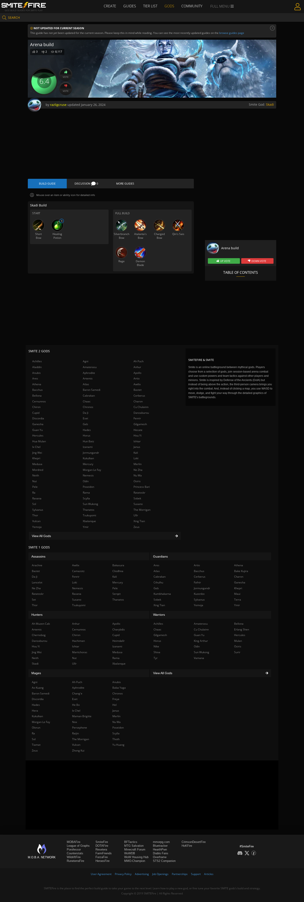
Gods (169, 6)
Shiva (157, 652)
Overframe (159, 857)
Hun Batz (88, 441)
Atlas (86, 384)
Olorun (36, 727)
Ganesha (37, 424)
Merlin (138, 464)
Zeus (137, 527)
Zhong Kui (78, 750)
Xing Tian (139, 521)
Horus (86, 435)
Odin (86, 481)
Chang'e (77, 693)
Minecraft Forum (134, 849)
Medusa (37, 464)
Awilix (137, 384)
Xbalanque (89, 521)
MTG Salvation (134, 845)
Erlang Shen (241, 629)
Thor (35, 515)
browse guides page (231, 33)
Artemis (88, 378)
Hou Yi (138, 435)
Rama (86, 492)
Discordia (38, 418)
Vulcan (36, 521)
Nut (34, 481)
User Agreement (101, 874)
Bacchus (37, 390)
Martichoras (79, 652)
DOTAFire (101, 845)
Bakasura (118, 565)
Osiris (137, 481)
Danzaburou (141, 413)
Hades (87, 430)
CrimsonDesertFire (194, 842)
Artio (137, 378)
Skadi (270, 104)
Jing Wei (37, 453)
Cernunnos (39, 401)
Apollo (137, 373)
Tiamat (36, 745)
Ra (33, 492)
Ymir (86, 527)
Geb (85, 424)
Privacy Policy (123, 874)
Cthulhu (158, 582)
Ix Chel (36, 447)
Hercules (37, 435)
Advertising (142, 874)
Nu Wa (138, 475)
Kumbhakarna (162, 594)
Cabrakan (89, 395)
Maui (237, 594)
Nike (156, 646)
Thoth (116, 739)
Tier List (150, 6)
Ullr (136, 515)
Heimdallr (118, 641)
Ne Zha (138, 470)
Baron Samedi (91, 390)
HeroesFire (102, 861)
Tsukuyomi (89, 515)
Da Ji (85, 413)
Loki (136, 458)
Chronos (88, 407)
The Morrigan (142, 510)
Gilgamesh (140, 424)
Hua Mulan (39, 441)
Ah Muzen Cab (41, 624)
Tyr (156, 658)
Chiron (36, 407)
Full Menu (220, 6)
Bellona (37, 395)
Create (110, 6)
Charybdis (118, 629)
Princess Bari (142, 487)
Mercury (88, 464)
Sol (34, 504)
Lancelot (37, 582)
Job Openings (160, 874)
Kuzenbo (199, 594)
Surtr (237, 652)
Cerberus (139, 395)
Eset (85, 418)
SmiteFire (101, 842)
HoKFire (187, 845)
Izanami (88, 447)
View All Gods (41, 536)
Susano (138, 504)
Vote (66, 76)
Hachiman (78, 641)
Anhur (137, 367)
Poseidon (88, 487)
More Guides (125, 183)
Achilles (37, 361)
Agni (85, 361)
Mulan (238, 641)
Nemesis (88, 475)
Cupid (35, 413)
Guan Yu (37, 430)
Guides (129, 6)
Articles (208, 874)
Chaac (87, 401)
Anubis (36, 373)
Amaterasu (90, 367)
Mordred (37, 470)
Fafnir (197, 582)
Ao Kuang (38, 688)
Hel (114, 705)
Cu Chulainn (141, 407)
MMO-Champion (134, 861)
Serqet (116, 594)
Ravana (36, 498)
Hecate (138, 430)
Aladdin (37, 367)
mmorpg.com (161, 842)
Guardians (160, 556)
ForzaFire (101, 857)
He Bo (76, 705)
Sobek (137, 498)
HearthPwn (160, 849)
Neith (35, 475)
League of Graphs (78, 845)
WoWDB (129, 853)
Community (191, 6)
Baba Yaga (119, 688)
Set (34, 599)
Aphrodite (89, 373)
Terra (237, 599)
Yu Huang (118, 745)
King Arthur (201, 641)
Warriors (159, 614)
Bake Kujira (241, 571)
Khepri (36, 458)
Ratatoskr (139, 492)
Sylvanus (37, 510)
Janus (137, 447)
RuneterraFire (75, 861)
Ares (35, 378)
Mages (36, 673)
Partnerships (180, 874)
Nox (74, 722)
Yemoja (37, 527)
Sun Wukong (90, 504)
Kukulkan (88, 458)
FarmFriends (103, 853)
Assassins (38, 556)
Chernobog (39, 635)
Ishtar (137, 441)
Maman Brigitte (81, 716)
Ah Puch (139, 361)
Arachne (37, 565)
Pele (35, 487)
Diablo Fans (160, 853)
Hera (35, 711)
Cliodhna (117, 571)
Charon (138, 401)
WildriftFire (74, 857)
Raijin (75, 733)
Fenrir (137, 418)
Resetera (101, 849)
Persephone (79, 727)
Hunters (37, 614)
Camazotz (78, 571)
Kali (136, 453)
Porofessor (74, 849)
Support (196, 874)
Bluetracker (160, 845)
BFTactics (130, 842)
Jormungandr (91, 453)
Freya (115, 699)
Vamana (199, 658)
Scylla (86, 498)
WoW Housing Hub (136, 857)
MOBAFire (73, 842)
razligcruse (58, 105)
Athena (36, 384)
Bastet (138, 390)
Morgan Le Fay (92, 470)
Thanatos (88, 510)
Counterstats (75, 853)
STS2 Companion (164, 861)
